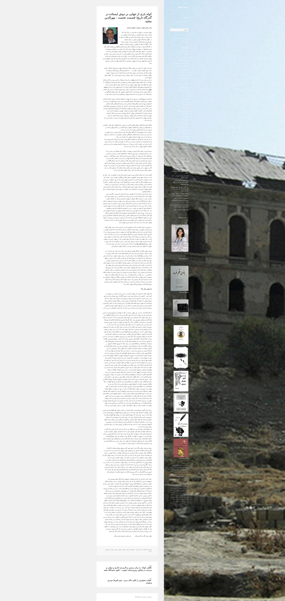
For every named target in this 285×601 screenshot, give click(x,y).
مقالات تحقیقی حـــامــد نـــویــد (180, 133)
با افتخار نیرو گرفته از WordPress (143, 597)
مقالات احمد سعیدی (183, 130)
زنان (187, 81)
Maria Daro (183, 7)
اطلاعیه (186, 54)
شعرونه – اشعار (184, 87)
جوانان (186, 72)
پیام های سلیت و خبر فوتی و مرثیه (180, 66)
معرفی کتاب (185, 119)
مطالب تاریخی (184, 108)
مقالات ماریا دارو (184, 147)
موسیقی (186, 150)
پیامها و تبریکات (184, 69)
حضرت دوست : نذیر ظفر (182, 161)
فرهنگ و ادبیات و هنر (183, 90)
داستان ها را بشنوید (183, 75)
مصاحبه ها (185, 105)
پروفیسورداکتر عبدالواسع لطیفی (180, 63)
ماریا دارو (138, 549)
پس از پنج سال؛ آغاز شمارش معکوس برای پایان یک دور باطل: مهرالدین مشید (180, 182)
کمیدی (186, 96)
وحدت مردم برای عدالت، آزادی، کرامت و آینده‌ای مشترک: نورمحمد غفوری (180, 171)
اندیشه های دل (184, 57)
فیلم (187, 93)
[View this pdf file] (178, 258)
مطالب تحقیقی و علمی (182, 110)
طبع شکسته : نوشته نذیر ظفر (180, 209)
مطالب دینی (185, 116)
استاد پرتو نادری (184, 51)
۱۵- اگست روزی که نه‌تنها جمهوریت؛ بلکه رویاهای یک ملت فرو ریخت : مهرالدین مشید (179, 188)
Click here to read (183, 258)
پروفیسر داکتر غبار (183, 60)
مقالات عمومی (184, 144)
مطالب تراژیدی (184, 113)
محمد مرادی (185, 99)
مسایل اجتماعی (184, 102)
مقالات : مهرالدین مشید (182, 127)
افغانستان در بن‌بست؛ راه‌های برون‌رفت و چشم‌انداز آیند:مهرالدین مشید (179, 200)
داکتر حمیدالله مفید (183, 78)
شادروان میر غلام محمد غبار (181, 84)
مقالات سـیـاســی (184, 141)
